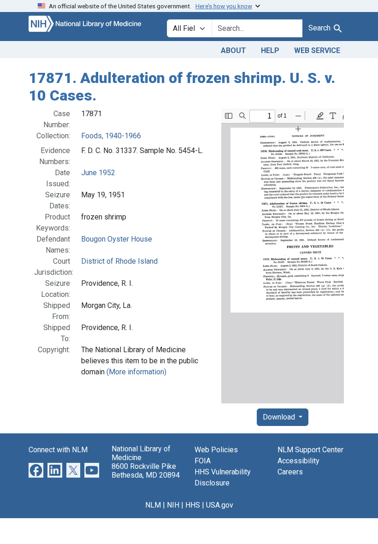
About (233, 50)
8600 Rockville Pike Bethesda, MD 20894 (146, 470)
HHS (192, 505)
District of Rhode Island (119, 261)
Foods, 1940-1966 (111, 135)
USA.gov (219, 505)
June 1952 (98, 172)
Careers (290, 471)
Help (270, 50)
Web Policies (216, 449)
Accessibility (298, 460)
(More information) (136, 371)
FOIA (203, 460)
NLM (153, 505)
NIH (173, 505)
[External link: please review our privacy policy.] (36, 469)
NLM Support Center (310, 449)
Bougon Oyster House (116, 239)
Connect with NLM (58, 449)
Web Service (317, 50)
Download (280, 417)
